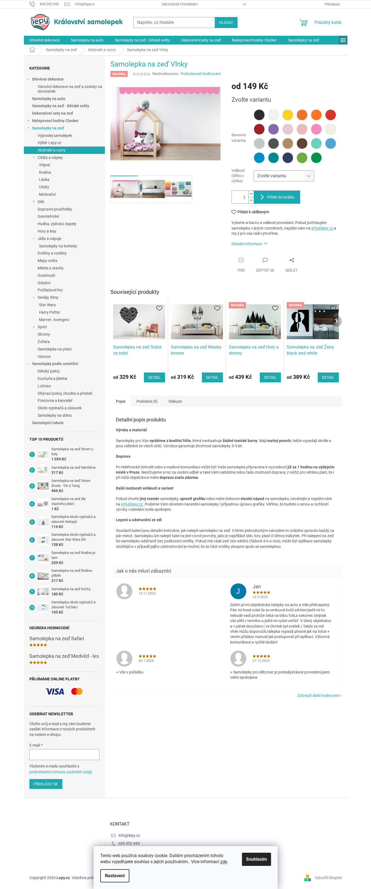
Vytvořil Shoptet (328, 877)
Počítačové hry (50, 290)
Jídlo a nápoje (49, 238)
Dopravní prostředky (55, 209)
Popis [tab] (120, 401)
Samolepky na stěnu (55, 415)
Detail (154, 377)
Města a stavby (51, 268)
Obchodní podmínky (179, 4)
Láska (44, 179)
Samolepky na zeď (48, 128)
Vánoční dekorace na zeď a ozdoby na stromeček (70, 88)
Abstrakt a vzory (52, 150)
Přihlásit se (46, 784)
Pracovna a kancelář (55, 400)
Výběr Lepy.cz (49, 142)
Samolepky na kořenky (58, 246)
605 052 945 (129, 843)
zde (223, 861)
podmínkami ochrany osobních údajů (60, 772)
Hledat (226, 22)
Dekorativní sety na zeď (52, 113)
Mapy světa (47, 260)
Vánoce (44, 356)
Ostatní (44, 283)
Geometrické (48, 216)
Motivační (47, 194)
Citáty (44, 187)
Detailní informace (246, 244)
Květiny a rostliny (52, 253)
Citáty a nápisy (50, 157)
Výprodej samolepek (55, 135)
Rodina (45, 172)
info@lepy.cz (322, 228)
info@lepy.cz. (132, 504)
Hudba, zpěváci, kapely (57, 224)
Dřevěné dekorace (48, 79)
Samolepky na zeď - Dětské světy (60, 106)
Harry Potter (49, 312)
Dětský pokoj (48, 371)
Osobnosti (46, 275)
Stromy (44, 334)
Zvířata (44, 341)
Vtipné (44, 165)
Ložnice (44, 386)
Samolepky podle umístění (55, 363)
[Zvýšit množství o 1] (251, 194)
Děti (41, 202)
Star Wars (47, 305)
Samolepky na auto (48, 98)
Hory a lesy (47, 231)
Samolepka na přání (54, 349)
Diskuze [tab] (175, 401)
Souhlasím (256, 859)
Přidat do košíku (280, 197)
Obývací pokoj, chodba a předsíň (65, 393)
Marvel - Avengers (54, 320)
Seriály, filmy (48, 297)
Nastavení (115, 875)
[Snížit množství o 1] (251, 200)
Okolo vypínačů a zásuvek (60, 408)
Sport (42, 327)
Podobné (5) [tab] (147, 401)
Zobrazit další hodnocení (318, 695)
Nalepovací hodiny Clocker (55, 120)
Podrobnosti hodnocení (201, 73)
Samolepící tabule (48, 423)
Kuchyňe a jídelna (52, 378)
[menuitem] (44, 40)
